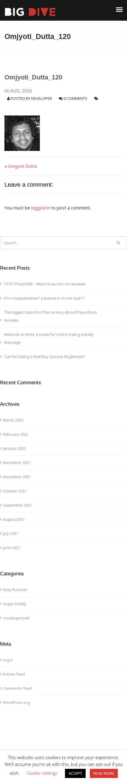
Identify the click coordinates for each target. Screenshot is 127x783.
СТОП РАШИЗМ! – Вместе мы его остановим (44, 283)
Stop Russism (15, 589)
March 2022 (13, 420)
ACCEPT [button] (75, 773)
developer (41, 98)
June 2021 (11, 547)
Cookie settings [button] (42, 773)
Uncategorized (16, 618)
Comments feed (17, 688)
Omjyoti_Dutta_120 (33, 77)
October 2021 (15, 491)
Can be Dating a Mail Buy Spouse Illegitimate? (44, 356)
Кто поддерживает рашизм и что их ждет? (44, 298)
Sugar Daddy (14, 603)
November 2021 (17, 476)
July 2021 (10, 533)
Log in (8, 659)
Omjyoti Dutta (22, 166)
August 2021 (14, 519)
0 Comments (75, 98)
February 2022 (15, 434)
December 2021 (17, 462)
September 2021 (17, 505)
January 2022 (14, 448)
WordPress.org (16, 702)
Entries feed (14, 674)
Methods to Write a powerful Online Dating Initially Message (49, 338)
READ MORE (103, 773)
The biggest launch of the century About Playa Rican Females (50, 316)
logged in (40, 208)
